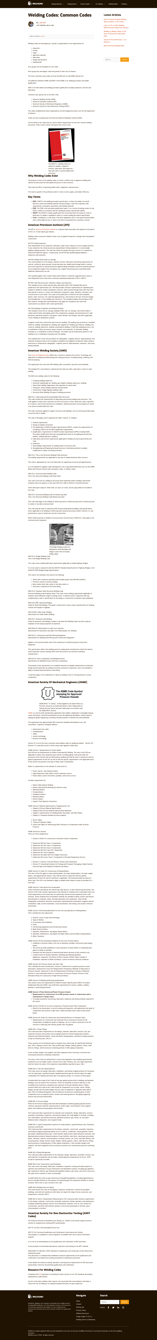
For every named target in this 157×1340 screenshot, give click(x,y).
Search (124, 59)
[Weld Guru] (36, 4)
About (78, 1301)
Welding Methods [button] (56, 4)
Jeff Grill (42, 23)
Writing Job (80, 1307)
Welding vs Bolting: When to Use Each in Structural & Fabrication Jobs (115, 34)
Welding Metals (113, 4)
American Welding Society (40, 355)
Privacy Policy (81, 1310)
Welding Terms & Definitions (85, 1319)
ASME (30, 713)
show (42, 36)
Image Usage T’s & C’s (84, 1316)
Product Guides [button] (85, 4)
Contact (78, 1304)
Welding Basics (72, 4)
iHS (40, 1274)
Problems (124, 4)
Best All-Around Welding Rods (114, 46)
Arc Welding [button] (99, 4)
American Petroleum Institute (45, 229)
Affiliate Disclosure (82, 1313)
